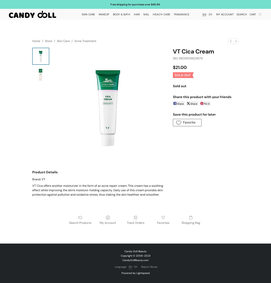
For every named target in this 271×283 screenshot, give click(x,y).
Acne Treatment (85, 41)
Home (36, 41)
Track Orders (135, 223)
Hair (137, 14)
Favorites (163, 223)
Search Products (80, 223)
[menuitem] (230, 41)
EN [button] (204, 14)
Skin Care (88, 14)
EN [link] (130, 266)
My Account (108, 223)
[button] (32, 14)
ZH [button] (210, 14)
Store (48, 41)
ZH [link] (136, 266)
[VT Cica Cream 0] (40, 56)
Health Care (161, 14)
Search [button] (242, 14)
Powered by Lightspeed (135, 273)
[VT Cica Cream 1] (40, 74)
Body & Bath (121, 14)
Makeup (104, 14)
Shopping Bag (191, 223)
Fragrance (182, 14)
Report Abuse (149, 266)
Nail (146, 14)
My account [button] (225, 14)
